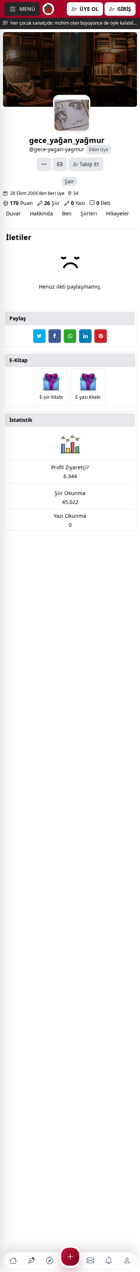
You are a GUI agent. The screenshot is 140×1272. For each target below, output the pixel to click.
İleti (103, 202)
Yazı (78, 202)
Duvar (13, 213)
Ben (67, 213)
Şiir (52, 202)
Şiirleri (89, 213)
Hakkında (41, 213)
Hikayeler (117, 213)
